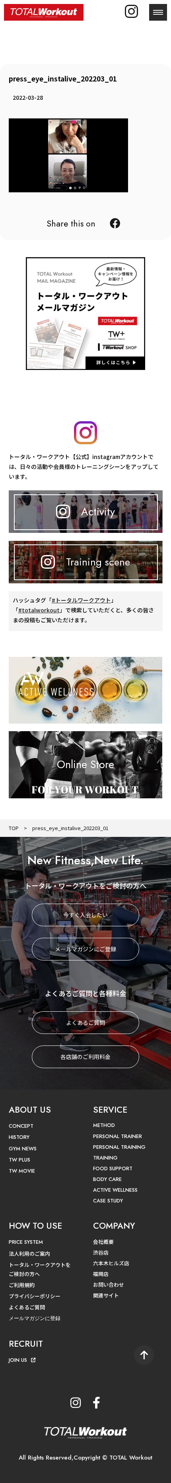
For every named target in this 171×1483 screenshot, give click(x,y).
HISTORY (19, 1137)
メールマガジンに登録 (34, 1318)
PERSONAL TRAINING (119, 1147)
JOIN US (18, 1360)
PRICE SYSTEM (26, 1242)
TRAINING (105, 1158)
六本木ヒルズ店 (111, 1263)
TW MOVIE (22, 1171)
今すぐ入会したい (85, 915)
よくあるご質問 (85, 1022)
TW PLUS (19, 1160)
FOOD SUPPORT (112, 1168)
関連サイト (106, 1295)
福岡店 (101, 1274)
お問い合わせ (108, 1284)
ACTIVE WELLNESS (115, 1190)
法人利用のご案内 (29, 1253)
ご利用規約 (22, 1285)
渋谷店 (101, 1252)
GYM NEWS (23, 1148)
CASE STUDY (108, 1200)
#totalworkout (39, 610)
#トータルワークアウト (81, 600)
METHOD (104, 1125)
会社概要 (103, 1241)
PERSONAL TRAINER (117, 1136)
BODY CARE (107, 1179)
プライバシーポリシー (34, 1296)
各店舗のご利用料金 (85, 1057)
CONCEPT (21, 1126)
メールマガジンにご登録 (85, 949)
